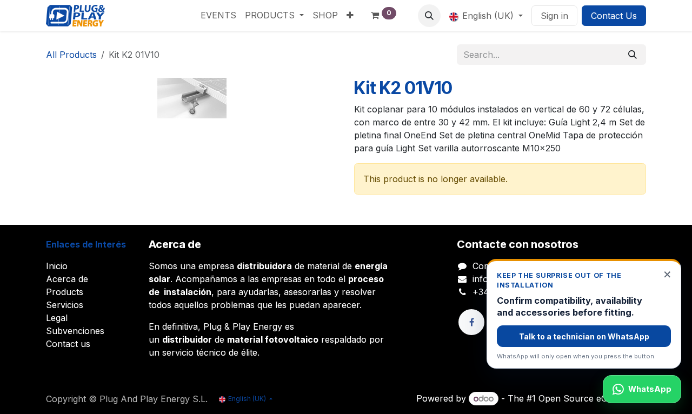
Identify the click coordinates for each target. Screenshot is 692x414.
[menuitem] (218, 15)
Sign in (554, 15)
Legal (57, 317)
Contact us (68, 343)
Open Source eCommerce (592, 398)
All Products (71, 54)
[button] (429, 15)
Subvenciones (75, 330)
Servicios (64, 304)
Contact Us (614, 15)
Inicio (57, 266)
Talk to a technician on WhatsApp (584, 336)
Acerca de (67, 278)
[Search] (632, 54)
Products (64, 291)
